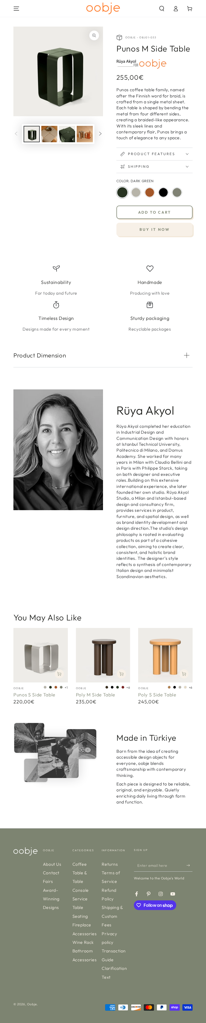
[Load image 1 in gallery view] (32, 134)
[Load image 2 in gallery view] (49, 134)
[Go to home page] (103, 8)
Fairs (48, 881)
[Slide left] (16, 134)
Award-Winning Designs (51, 898)
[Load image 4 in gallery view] (85, 134)
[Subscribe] (189, 865)
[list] (103, 298)
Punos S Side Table (34, 695)
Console (80, 890)
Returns (110, 864)
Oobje (32, 1004)
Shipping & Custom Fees (112, 916)
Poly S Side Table (157, 695)
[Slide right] (100, 134)
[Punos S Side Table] (40, 655)
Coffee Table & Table (79, 872)
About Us (52, 864)
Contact (51, 872)
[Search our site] (162, 8)
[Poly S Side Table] (165, 655)
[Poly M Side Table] (103, 655)
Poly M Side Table (95, 695)
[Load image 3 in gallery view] (67, 134)
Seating (80, 916)
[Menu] (16, 8)
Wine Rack (83, 942)
